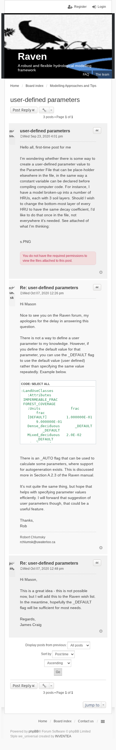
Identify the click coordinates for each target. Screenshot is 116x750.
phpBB (34, 731)
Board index (62, 721)
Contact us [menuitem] (86, 721)
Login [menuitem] (102, 7)
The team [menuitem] (102, 74)
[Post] (21, 136)
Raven (32, 56)
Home (42, 721)
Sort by (46, 654)
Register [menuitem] (80, 7)
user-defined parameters (45, 99)
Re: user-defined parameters (49, 287)
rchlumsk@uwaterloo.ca (37, 542)
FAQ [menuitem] (86, 74)
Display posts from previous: (46, 645)
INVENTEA (63, 736)
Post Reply (22, 109)
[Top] (101, 272)
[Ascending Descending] (58, 663)
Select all (41, 383)
